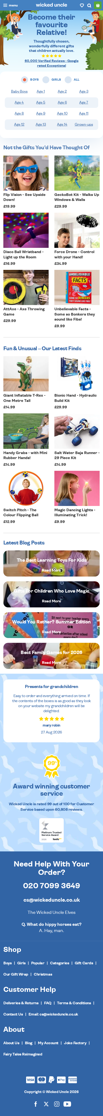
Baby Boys (19, 91)
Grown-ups (84, 124)
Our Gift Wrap (15, 974)
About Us (11, 1043)
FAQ (48, 1003)
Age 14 (62, 124)
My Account (48, 1043)
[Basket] (98, 5)
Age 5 (40, 102)
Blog (28, 1043)
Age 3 (83, 91)
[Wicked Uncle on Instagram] (57, 1104)
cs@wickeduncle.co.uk (51, 900)
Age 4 (19, 102)
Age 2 (62, 91)
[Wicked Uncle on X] (46, 1104)
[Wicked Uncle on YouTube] (67, 1104)
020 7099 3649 (51, 886)
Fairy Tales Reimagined (22, 1054)
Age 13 (41, 124)
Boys (7, 963)
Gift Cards (84, 963)
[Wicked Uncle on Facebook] (35, 1104)
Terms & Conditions (74, 1003)
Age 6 (62, 102)
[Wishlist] (82, 5)
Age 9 (40, 113)
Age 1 (41, 91)
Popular (38, 963)
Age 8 (19, 113)
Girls (21, 963)
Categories (59, 963)
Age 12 (19, 124)
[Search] (89, 5)
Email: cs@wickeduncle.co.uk (53, 1014)
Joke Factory (75, 1043)
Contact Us (13, 1014)
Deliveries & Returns (20, 1003)
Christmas (43, 974)
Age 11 (83, 113)
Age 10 (62, 113)
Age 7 (83, 102)
